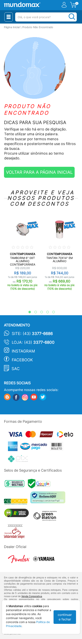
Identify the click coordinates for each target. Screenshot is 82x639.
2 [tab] (34, 312)
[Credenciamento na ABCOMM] (17, 502)
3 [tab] (40, 312)
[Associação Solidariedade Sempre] (15, 532)
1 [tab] (28, 312)
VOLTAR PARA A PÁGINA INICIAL (39, 172)
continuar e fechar (65, 617)
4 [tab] (46, 312)
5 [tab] (52, 312)
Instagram (23, 351)
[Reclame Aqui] (48, 498)
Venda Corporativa (31, 596)
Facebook (22, 360)
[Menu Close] (8, 17)
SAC (16, 368)
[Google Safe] (40, 484)
